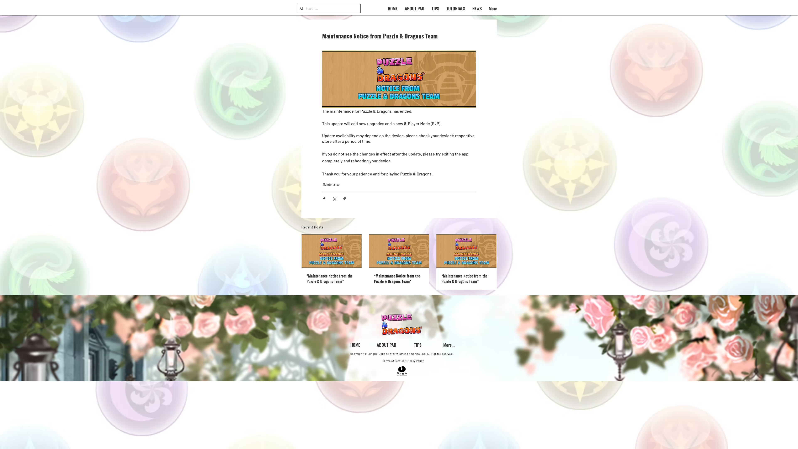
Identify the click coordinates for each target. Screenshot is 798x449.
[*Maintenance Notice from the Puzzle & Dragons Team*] (332, 251)
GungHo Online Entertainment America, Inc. (397, 353)
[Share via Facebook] (324, 199)
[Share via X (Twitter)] (334, 199)
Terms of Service (394, 360)
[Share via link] (344, 199)
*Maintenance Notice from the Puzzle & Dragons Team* (329, 278)
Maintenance (331, 184)
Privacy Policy (415, 360)
